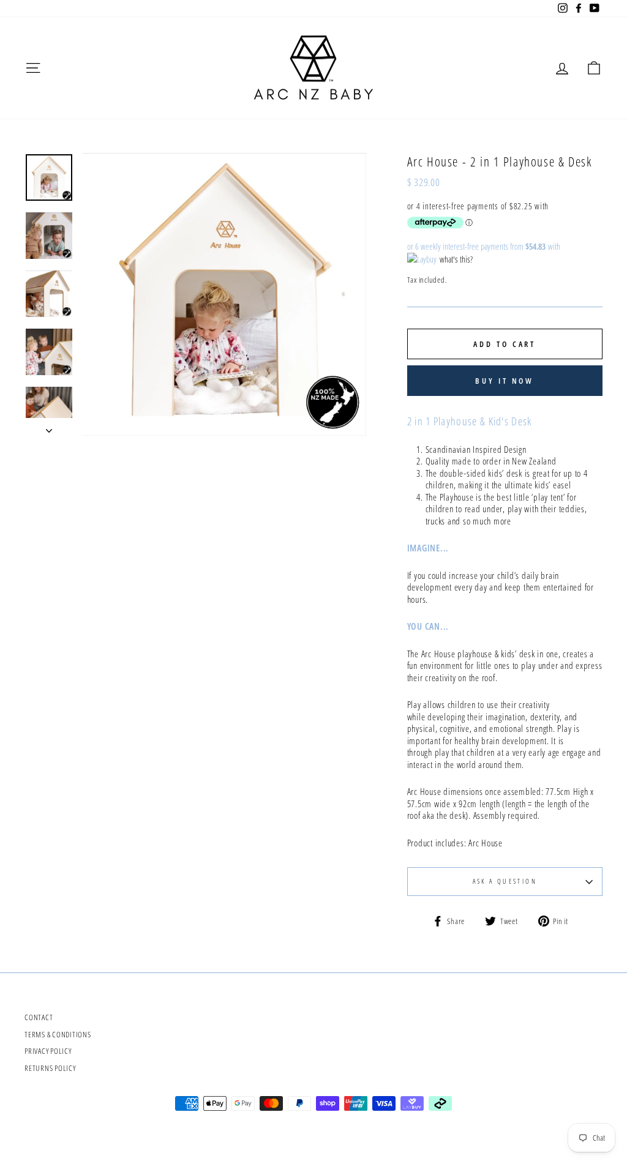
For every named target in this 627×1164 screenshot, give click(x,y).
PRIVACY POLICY (48, 1050)
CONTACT (38, 1017)
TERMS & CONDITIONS (57, 1034)
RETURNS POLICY (50, 1067)
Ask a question (505, 881)
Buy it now (504, 380)
